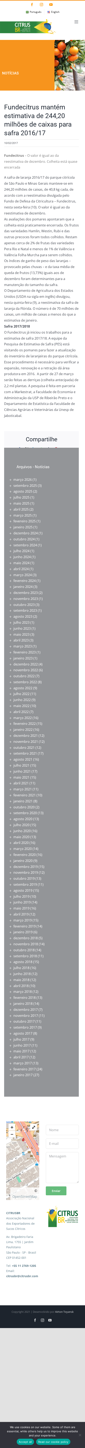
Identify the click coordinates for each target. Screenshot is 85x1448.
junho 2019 (22, 902)
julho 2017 (21, 1039)
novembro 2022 (25, 670)
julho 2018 (21, 968)
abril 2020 (21, 842)
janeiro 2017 (23, 1075)
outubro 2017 (24, 1021)
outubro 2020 (24, 807)
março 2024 (22, 575)
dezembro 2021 (25, 735)
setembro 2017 (25, 1027)
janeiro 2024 (23, 586)
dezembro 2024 (25, 533)
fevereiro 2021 (24, 795)
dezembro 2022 (25, 664)
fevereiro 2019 (24, 926)
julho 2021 (21, 765)
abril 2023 (21, 640)
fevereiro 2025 (24, 521)
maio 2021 (21, 777)
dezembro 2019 (25, 866)
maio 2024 (21, 563)
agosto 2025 (22, 491)
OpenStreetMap (24, 1196)
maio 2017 (21, 1051)
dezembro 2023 (25, 592)
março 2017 (22, 1063)
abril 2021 (21, 783)
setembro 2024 (25, 545)
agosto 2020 (22, 819)
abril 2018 (21, 986)
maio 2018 (21, 980)
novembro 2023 (25, 598)
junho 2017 (22, 1045)
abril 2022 (21, 712)
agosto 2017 (22, 1033)
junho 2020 (22, 831)
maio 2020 (21, 837)
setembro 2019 (25, 884)
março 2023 (22, 646)
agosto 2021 (22, 759)
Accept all (25, 1441)
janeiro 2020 (23, 860)
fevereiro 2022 (24, 723)
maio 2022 (21, 706)
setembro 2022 (25, 682)
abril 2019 (21, 914)
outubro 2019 (24, 878)
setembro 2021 (25, 753)
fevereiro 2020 (24, 854)
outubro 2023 (24, 604)
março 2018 (22, 991)
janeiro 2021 (23, 801)
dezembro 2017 (25, 1009)
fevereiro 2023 (24, 652)
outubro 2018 (24, 950)
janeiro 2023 (23, 658)
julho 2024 (21, 551)
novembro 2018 (25, 944)
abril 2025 (21, 509)
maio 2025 (21, 503)
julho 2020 (21, 825)
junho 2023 (22, 628)
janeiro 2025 (23, 527)
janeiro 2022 (23, 729)
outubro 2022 (24, 676)
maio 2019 (21, 908)
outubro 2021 (24, 747)
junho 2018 (22, 974)
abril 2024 (21, 569)
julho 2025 (21, 497)
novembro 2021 (25, 741)
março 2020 (22, 848)
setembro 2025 (25, 485)
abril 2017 (21, 1057)
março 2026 (22, 479)
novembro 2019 (25, 872)
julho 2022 (21, 694)
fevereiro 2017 (24, 1069)
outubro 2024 (24, 539)
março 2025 (22, 515)
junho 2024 (22, 557)
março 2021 (22, 789)
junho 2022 (22, 700)
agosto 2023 (22, 616)
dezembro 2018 (25, 938)
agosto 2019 (22, 890)
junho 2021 (22, 771)
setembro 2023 (25, 610)
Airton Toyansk (64, 1312)
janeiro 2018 (23, 1003)
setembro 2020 (25, 813)
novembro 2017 (25, 1015)
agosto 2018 (22, 962)
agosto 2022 (22, 688)
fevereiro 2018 (24, 997)
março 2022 (22, 718)
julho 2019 (21, 896)
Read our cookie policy (53, 1441)
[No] (80, 1435)
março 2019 (22, 920)
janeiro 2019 (23, 932)
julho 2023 (21, 622)
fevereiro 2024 (24, 580)
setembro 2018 (25, 956)
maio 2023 (21, 634)
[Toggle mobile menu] (76, 22)
